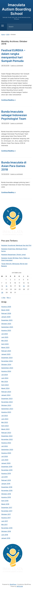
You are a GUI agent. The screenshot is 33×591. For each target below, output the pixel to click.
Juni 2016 (4, 535)
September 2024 (7, 368)
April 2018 (4, 501)
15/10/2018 (5, 174)
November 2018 (6, 490)
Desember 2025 (6, 320)
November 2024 (7, 361)
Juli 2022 (4, 446)
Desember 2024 (6, 357)
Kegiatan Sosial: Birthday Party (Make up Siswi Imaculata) (15, 259)
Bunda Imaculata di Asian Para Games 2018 (13, 166)
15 (6, 286)
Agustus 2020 (6, 453)
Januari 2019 (5, 483)
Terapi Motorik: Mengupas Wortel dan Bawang (14, 265)
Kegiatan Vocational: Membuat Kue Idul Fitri (16, 245)
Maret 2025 (5, 347)
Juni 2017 (4, 521)
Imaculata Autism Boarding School (16, 9)
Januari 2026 (5, 317)
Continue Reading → (8, 100)
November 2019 (6, 470)
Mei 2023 (4, 422)
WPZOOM (20, 586)
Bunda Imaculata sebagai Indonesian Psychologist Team (14, 115)
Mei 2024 (4, 381)
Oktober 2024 (6, 364)
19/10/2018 (5, 123)
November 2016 (6, 528)
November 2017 (6, 511)
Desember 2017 (6, 507)
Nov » (9, 297)
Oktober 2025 (6, 324)
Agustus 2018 (6, 497)
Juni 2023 (4, 419)
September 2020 (7, 449)
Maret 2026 (5, 310)
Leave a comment (17, 65)
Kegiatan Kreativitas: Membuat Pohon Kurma (14, 250)
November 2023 (7, 402)
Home (3, 34)
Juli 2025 (4, 334)
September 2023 (7, 409)
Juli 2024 (4, 375)
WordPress (13, 584)
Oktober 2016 (6, 531)
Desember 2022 (6, 436)
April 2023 (5, 426)
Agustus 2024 (6, 371)
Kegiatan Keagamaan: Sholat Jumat (13, 254)
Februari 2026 (6, 313)
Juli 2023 (4, 415)
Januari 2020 (5, 463)
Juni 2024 (4, 378)
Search (29, 27)
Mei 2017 (4, 524)
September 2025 (7, 327)
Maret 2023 (5, 429)
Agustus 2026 (6, 307)
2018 (7, 34)
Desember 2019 (6, 466)
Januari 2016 (5, 538)
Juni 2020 (4, 460)
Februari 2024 (6, 392)
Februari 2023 (6, 432)
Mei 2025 (4, 340)
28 (2, 292)
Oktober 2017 (6, 514)
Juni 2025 (4, 337)
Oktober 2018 (6, 494)
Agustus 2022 (6, 443)
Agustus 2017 (6, 518)
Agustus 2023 (6, 412)
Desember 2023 (6, 398)
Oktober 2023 (6, 405)
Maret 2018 (5, 504)
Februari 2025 (6, 351)
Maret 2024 (5, 388)
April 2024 (5, 385)
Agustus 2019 (6, 473)
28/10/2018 (5, 65)
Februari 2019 (6, 480)
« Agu (3, 297)
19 (24, 286)
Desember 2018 (6, 487)
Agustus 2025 (6, 330)
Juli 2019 (4, 477)
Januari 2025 (5, 354)
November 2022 (7, 439)
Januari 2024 (5, 395)
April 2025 (5, 344)
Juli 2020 (4, 456)
